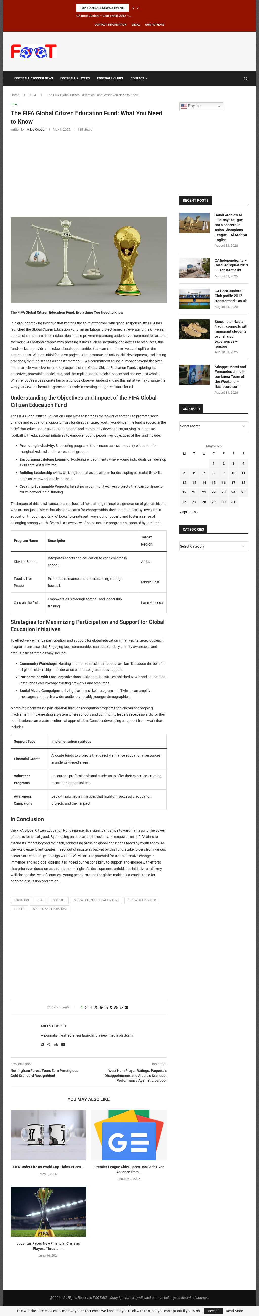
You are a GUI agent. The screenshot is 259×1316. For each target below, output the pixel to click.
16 (224, 483)
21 (204, 492)
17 (233, 483)
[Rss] (238, 78)
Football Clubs (110, 78)
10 (233, 473)
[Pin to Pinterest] (101, 1007)
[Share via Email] (126, 1007)
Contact (137, 78)
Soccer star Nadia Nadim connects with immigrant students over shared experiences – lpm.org (231, 334)
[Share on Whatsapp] (121, 1007)
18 (243, 483)
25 (243, 492)
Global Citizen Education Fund (96, 900)
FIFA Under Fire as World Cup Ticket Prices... (48, 1167)
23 (224, 492)
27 (194, 502)
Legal (136, 24)
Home (15, 95)
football (58, 900)
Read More (234, 1311)
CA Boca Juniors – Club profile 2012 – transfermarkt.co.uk (231, 296)
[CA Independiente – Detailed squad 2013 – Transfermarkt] (194, 268)
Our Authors (154, 24)
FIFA (33, 95)
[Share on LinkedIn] (106, 1007)
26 (184, 502)
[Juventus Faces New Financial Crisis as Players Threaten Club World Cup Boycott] (48, 1212)
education (21, 900)
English (194, 106)
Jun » (194, 512)
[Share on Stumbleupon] (116, 1007)
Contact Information (111, 24)
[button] (133, 8)
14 (204, 483)
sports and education (49, 909)
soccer (19, 909)
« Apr (183, 512)
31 (233, 502)
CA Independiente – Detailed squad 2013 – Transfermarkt (231, 265)
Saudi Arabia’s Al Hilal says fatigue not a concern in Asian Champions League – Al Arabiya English (231, 227)
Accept (213, 1311)
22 (214, 492)
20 (194, 492)
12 (184, 483)
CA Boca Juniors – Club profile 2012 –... (103, 16)
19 (184, 492)
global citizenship (142, 900)
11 (243, 473)
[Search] (245, 78)
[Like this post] (85, 1007)
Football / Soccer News (33, 78)
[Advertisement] (156, 50)
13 (194, 483)
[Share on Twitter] (96, 1007)
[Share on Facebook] (91, 1007)
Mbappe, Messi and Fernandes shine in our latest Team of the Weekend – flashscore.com (230, 377)
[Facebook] (234, 78)
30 (224, 502)
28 (204, 502)
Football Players (75, 78)
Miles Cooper (53, 1026)
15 (214, 483)
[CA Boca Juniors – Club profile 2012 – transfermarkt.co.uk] (194, 299)
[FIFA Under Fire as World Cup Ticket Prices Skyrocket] (48, 1135)
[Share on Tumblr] (111, 1007)
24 (233, 492)
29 (214, 502)
